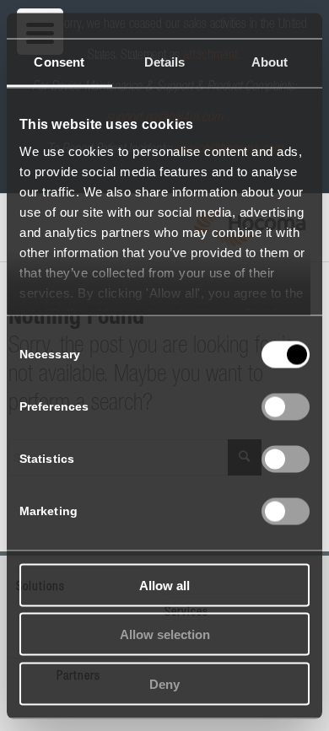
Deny (164, 683)
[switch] (286, 406)
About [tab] (270, 61)
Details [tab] (165, 61)
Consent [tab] (59, 61)
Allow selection (165, 634)
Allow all (164, 585)
